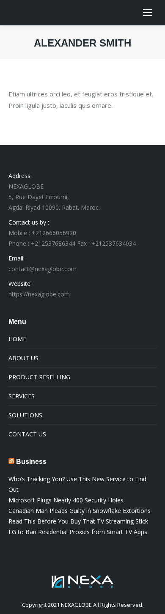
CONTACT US (27, 434)
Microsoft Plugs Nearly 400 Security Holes (66, 500)
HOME (17, 339)
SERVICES (21, 396)
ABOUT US (23, 358)
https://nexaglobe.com (39, 294)
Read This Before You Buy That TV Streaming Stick (78, 521)
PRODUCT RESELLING (39, 377)
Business (31, 461)
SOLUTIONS (25, 415)
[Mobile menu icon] (148, 13)
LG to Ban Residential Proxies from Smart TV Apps (77, 532)
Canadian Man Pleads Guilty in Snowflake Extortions (79, 511)
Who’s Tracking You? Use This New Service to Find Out (77, 484)
